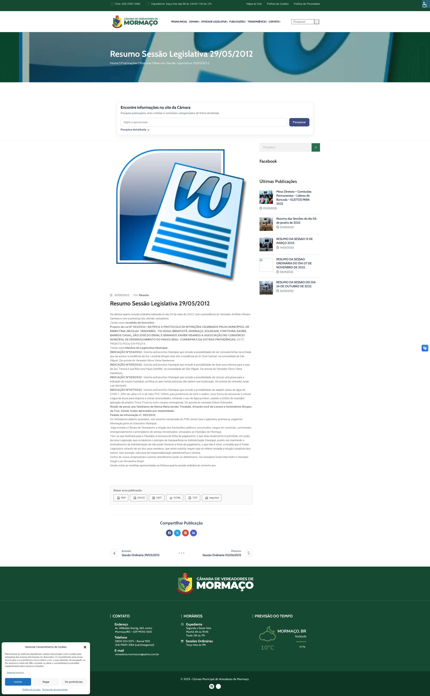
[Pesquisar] (316, 147)
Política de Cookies (32, 689)
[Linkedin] (193, 533)
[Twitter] (177, 533)
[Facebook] (169, 533)
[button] (85, 647)
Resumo (145, 63)
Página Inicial (179, 21)
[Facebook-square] (211, 686)
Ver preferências (74, 682)
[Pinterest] (185, 533)
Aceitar (18, 682)
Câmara (193, 21)
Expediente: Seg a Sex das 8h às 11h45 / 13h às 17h (181, 4)
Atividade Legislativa (213, 21)
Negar (45, 682)
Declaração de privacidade (55, 689)
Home (114, 63)
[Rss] (218, 686)
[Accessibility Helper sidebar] (426, 4)
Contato (274, 21)
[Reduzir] (181, 553)
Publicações (237, 21)
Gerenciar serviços (15, 672)
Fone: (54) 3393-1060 (127, 4)
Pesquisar (299, 122)
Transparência (257, 21)
